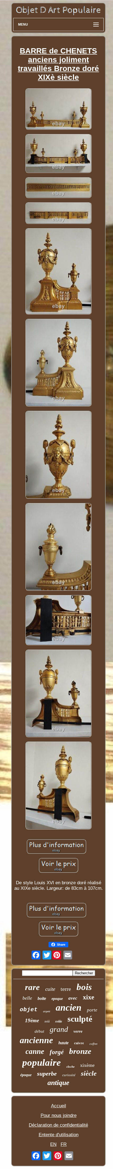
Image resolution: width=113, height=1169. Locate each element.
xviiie (58, 1021)
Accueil (58, 1105)
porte (92, 1010)
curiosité (68, 1075)
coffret (93, 1043)
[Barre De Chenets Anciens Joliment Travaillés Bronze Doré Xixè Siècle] (58, 109)
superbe (47, 1073)
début (39, 1031)
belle (27, 998)
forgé (57, 1052)
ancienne (36, 1040)
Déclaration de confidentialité (58, 1125)
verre (78, 1031)
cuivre (79, 1043)
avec (72, 998)
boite (42, 998)
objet (29, 1010)
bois (84, 987)
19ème (32, 1020)
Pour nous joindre (59, 1115)
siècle (89, 1073)
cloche (70, 1066)
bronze (80, 1051)
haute (63, 1042)
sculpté (79, 1018)
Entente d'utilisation (58, 1134)
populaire (41, 1062)
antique (58, 1083)
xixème (87, 1065)
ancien (68, 1007)
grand (59, 1029)
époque (26, 1075)
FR (64, 1144)
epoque (57, 999)
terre (66, 989)
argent (46, 1011)
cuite (50, 989)
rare (32, 987)
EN (53, 1144)
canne (35, 1051)
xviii (47, 1021)
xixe (88, 997)
